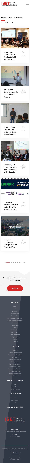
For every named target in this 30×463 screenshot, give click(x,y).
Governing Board (15, 330)
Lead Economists (15, 313)
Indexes (15, 346)
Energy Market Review (15, 373)
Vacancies (15, 339)
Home (3, 22)
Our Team (15, 309)
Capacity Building (15, 387)
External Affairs (15, 325)
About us (15, 306)
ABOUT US (15, 303)
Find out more (15, 452)
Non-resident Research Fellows (15, 318)
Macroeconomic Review (15, 364)
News (15, 384)
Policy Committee (15, 332)
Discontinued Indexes (15, 366)
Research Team (15, 316)
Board (15, 327)
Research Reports (15, 397)
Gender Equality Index (15, 359)
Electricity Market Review (15, 371)
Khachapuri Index (15, 362)
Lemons (18, 459)
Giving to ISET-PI (15, 337)
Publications (15, 394)
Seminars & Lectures (15, 389)
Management (15, 311)
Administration (15, 323)
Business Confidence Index (15, 352)
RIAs (15, 402)
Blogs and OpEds (15, 407)
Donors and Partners (15, 334)
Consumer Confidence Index (15, 355)
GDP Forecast (15, 357)
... (21, 262)
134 (24, 262)
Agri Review (15, 350)
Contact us (15, 341)
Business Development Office (15, 320)
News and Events (11, 22)
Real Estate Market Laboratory (15, 376)
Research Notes (15, 400)
